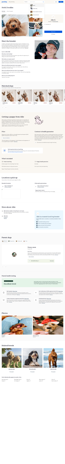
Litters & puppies (10, 11)
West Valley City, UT (17, 379)
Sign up (61, 1)
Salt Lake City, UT (5, 379)
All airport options (41, 187)
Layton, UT (41, 380)
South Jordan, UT (55, 380)
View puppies (12, 371)
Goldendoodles (55, 21)
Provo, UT (28, 379)
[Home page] (4, 1)
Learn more (41, 283)
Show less (26, 48)
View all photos (39, 35)
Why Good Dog (11, 1)
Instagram (5, 217)
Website (5, 218)
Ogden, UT (29, 380)
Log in (56, 1)
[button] (15, 25)
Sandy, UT (3, 380)
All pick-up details (8, 187)
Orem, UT (53, 379)
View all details (31, 256)
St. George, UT (17, 380)
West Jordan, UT (42, 379)
